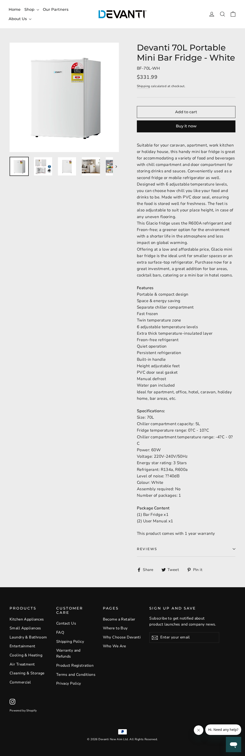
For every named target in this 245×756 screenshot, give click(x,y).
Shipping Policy (70, 641)
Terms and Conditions (76, 674)
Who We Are (114, 646)
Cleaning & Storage (27, 673)
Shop (29, 9)
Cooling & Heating (26, 655)
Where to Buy (115, 628)
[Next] (116, 166)
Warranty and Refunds (68, 653)
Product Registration (75, 665)
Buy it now (186, 126)
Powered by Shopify (23, 710)
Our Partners (55, 9)
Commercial (20, 682)
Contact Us (66, 623)
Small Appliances (25, 628)
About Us (18, 19)
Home (15, 9)
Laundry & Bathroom (28, 637)
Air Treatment (22, 664)
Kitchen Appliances (27, 619)
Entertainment (22, 646)
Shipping (143, 86)
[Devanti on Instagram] (12, 701)
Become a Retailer (119, 619)
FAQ (60, 632)
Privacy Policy (68, 683)
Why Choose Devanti (122, 637)
